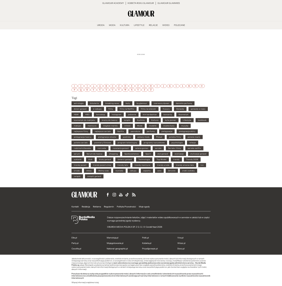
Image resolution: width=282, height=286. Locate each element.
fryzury (166, 109)
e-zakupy (97, 109)
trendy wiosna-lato (185, 165)
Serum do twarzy (94, 154)
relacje (192, 142)
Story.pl (180, 248)
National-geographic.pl (117, 248)
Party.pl (74, 243)
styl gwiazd (163, 154)
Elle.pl (74, 237)
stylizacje (179, 154)
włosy (89, 171)
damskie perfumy (184, 103)
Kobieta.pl (146, 243)
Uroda (77, 171)
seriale (158, 148)
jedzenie (132, 114)
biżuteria (94, 103)
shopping (113, 154)
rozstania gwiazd (121, 148)
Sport (148, 154)
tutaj (97, 282)
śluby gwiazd (105, 159)
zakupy (133, 171)
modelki (153, 126)
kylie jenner (170, 120)
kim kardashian (150, 114)
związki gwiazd (94, 176)
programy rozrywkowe (154, 142)
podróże (127, 137)
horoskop (100, 114)
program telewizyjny (127, 142)
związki (77, 176)
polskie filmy (175, 137)
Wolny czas (103, 171)
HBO (87, 114)
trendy (176, 159)
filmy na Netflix (127, 109)
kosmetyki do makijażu (84, 120)
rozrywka (102, 148)
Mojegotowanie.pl (115, 243)
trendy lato (123, 165)
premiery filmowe (102, 142)
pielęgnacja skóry (187, 131)
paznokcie (135, 131)
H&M (76, 114)
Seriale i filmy (174, 148)
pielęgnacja (167, 131)
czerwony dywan (161, 103)
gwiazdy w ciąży (198, 109)
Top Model (162, 159)
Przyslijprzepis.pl (150, 248)
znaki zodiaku (188, 171)
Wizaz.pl (181, 243)
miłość (127, 126)
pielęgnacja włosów (107, 137)
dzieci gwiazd (80, 109)
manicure (92, 126)
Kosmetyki (184, 114)
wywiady (119, 171)
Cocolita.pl (76, 248)
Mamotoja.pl (112, 237)
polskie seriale (81, 142)
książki (127, 120)
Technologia (144, 159)
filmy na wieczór (148, 109)
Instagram (116, 114)
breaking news (112, 103)
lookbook (202, 120)
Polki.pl (145, 237)
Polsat (159, 137)
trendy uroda (163, 165)
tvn (202, 165)
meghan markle (110, 126)
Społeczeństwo (131, 154)
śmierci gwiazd (125, 159)
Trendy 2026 (192, 159)
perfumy (151, 131)
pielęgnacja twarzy (82, 137)
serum (77, 154)
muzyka (184, 126)
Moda (139, 126)
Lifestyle (187, 120)
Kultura (154, 120)
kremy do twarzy (109, 120)
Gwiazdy (180, 109)
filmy (110, 109)
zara (159, 171)
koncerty (168, 114)
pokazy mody (144, 137)
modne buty (169, 126)
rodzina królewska (82, 148)
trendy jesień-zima (102, 165)
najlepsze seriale (103, 131)
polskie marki (194, 137)
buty (128, 103)
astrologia (78, 103)
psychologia (177, 142)
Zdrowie (172, 171)
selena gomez (141, 148)
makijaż (77, 126)
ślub (90, 159)
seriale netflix (194, 148)
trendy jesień (80, 165)
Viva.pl (180, 237)
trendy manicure (142, 165)
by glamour (142, 103)
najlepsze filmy (81, 131)
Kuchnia (141, 120)
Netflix (120, 131)
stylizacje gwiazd (198, 154)
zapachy (147, 171)
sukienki (78, 159)
